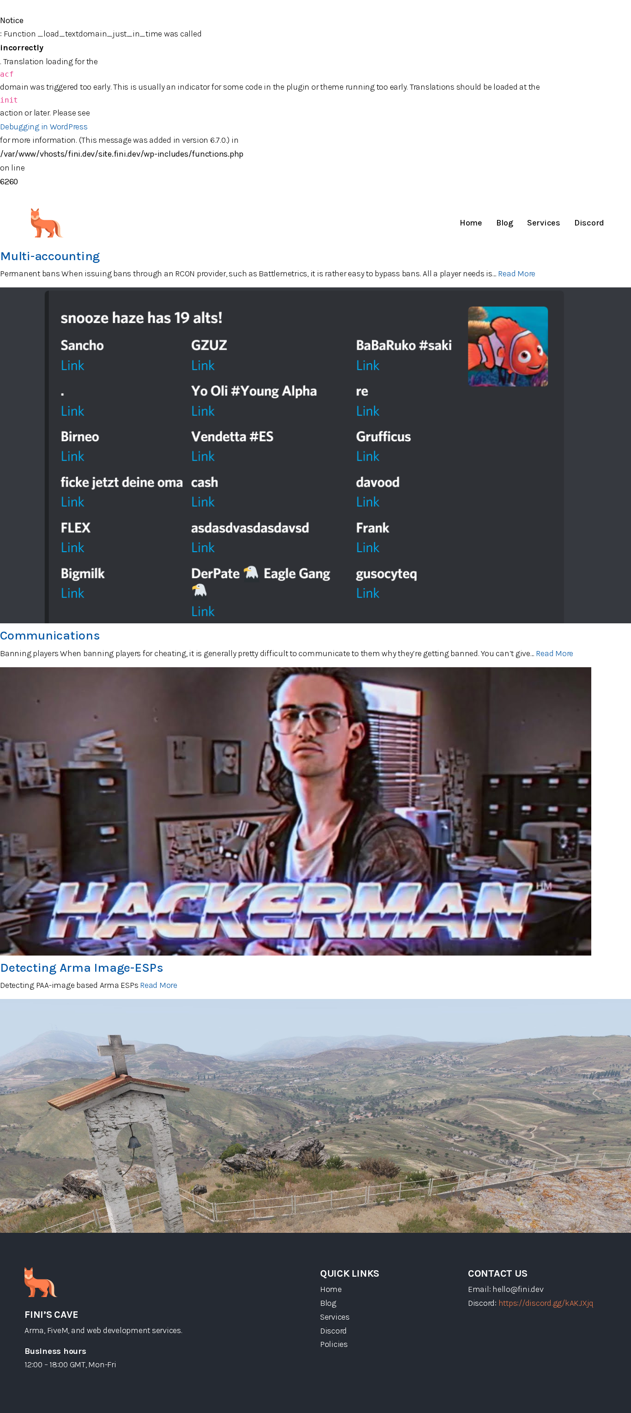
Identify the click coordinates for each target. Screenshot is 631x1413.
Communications (50, 635)
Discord (589, 223)
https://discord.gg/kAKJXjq (546, 1303)
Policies (334, 1344)
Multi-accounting (50, 256)
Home (471, 223)
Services (543, 223)
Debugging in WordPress (44, 127)
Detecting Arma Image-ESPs (82, 967)
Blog (504, 223)
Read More (516, 273)
